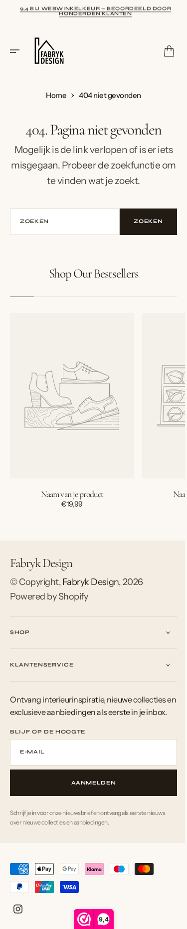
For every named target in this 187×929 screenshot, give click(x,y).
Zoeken (141, 221)
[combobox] (61, 221)
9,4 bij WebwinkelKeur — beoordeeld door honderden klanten (95, 11)
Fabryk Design (90, 582)
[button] (18, 51)
